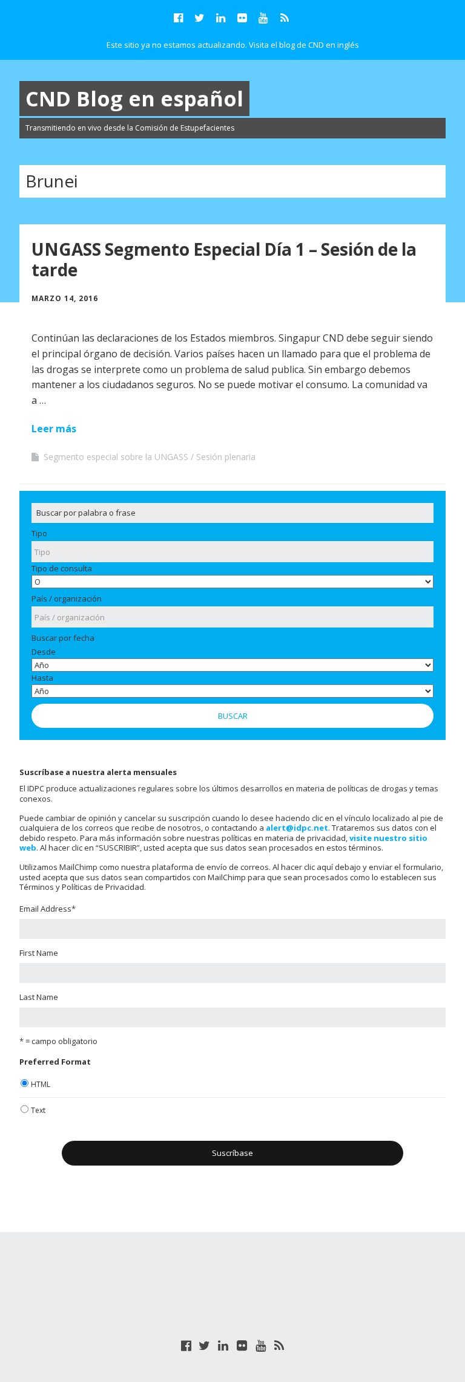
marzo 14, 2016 (64, 298)
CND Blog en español (134, 98)
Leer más (53, 428)
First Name (38, 952)
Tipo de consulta (61, 568)
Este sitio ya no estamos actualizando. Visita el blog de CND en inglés (233, 44)
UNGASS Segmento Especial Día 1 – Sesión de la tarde (224, 259)
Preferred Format (55, 1061)
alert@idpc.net (297, 827)
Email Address (47, 908)
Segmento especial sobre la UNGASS (116, 456)
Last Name (38, 996)
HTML (40, 1084)
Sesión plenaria (226, 456)
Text (38, 1110)
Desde (43, 651)
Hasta (42, 677)
